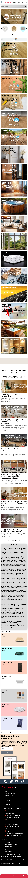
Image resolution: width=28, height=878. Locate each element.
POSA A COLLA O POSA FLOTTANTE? (9, 450)
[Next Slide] (25, 17)
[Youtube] (16, 781)
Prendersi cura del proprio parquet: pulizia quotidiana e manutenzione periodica (14, 503)
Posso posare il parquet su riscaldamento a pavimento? (11, 530)
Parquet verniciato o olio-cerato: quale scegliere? (12, 395)
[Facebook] (6, 781)
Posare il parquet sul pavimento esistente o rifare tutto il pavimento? (12, 421)
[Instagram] (22, 781)
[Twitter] (11, 781)
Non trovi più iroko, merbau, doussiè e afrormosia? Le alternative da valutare (11, 476)
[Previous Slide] (2, 17)
